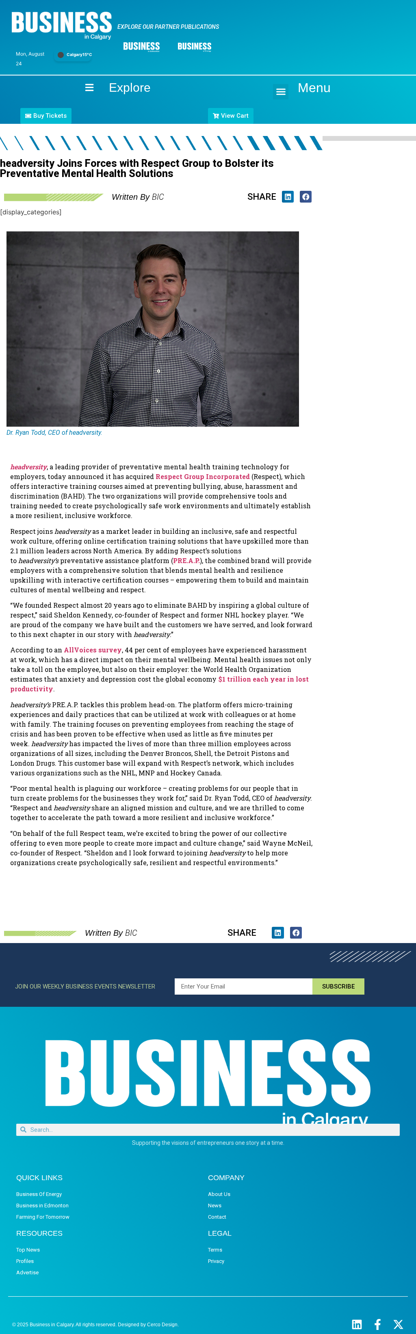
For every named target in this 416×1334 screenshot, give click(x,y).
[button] (280, 91)
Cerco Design (162, 1325)
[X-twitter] (398, 1324)
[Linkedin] (356, 1324)
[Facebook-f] (377, 1324)
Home (82, 87)
